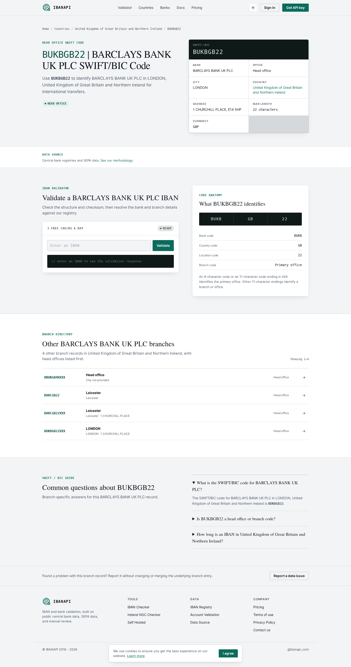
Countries (146, 7)
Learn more (136, 656)
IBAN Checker (138, 607)
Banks (165, 7)
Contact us (261, 630)
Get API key (295, 7)
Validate (163, 245)
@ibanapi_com (298, 649)
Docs (181, 7)
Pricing (196, 7)
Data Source (200, 622)
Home (45, 29)
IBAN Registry (201, 607)
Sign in (269, 7)
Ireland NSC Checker (144, 615)
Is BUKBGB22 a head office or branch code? (236, 518)
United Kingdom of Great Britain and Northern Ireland (118, 29)
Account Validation (204, 615)
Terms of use (263, 615)
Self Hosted (137, 622)
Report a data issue (289, 576)
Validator (125, 7)
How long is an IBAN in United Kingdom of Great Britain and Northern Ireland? (248, 537)
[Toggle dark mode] (253, 8)
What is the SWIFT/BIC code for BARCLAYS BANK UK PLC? (245, 486)
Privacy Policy (264, 622)
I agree (228, 653)
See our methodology (117, 160)
